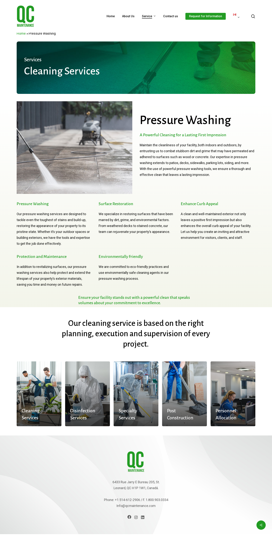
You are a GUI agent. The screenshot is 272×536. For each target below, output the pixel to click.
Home (21, 33)
